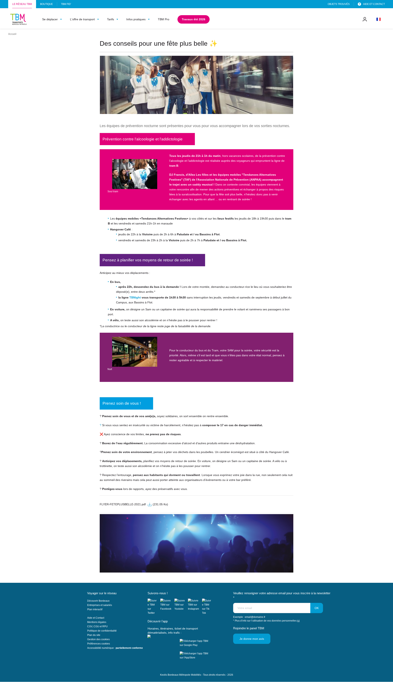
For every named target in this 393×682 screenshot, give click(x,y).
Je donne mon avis (251, 638)
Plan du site (93, 635)
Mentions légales (96, 622)
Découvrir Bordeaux (98, 600)
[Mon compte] (364, 19)
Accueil (12, 34)
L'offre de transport (82, 19)
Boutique (46, 4)
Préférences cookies (98, 643)
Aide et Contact (95, 617)
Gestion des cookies (98, 639)
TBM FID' (66, 5)
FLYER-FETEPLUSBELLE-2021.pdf (123, 504)
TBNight (135, 297)
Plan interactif (94, 609)
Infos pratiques (136, 19)
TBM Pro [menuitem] (163, 19)
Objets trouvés (339, 4)
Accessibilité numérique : (115, 648)
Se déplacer (50, 19)
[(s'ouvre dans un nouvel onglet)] (154, 607)
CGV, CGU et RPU (97, 626)
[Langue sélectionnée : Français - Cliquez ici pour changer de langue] (378, 19)
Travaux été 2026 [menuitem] (196, 19)
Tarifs (110, 19)
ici (298, 620)
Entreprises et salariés (99, 605)
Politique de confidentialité (102, 630)
